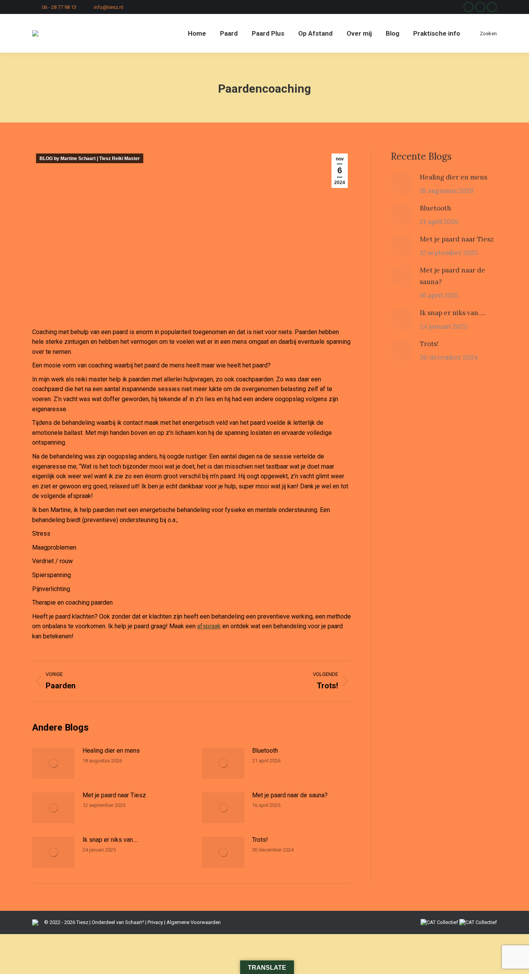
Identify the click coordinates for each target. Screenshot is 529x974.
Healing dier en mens (111, 750)
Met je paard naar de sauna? (290, 795)
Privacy (155, 922)
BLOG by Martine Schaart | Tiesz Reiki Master (90, 158)
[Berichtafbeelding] (53, 763)
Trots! (260, 839)
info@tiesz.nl (108, 7)
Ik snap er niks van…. (110, 839)
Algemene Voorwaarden (194, 922)
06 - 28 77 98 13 (59, 7)
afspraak (209, 626)
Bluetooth (265, 750)
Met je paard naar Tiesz (114, 795)
